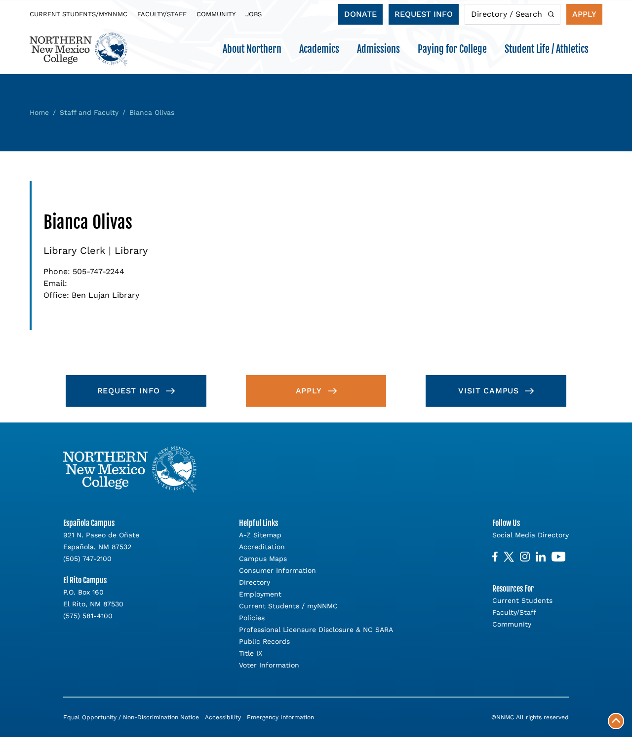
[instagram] (525, 557)
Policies (252, 618)
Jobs (253, 14)
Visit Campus (488, 390)
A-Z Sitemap (260, 535)
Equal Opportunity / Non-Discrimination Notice (131, 717)
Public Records (264, 641)
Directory (254, 582)
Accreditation (262, 547)
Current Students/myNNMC (78, 14)
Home (39, 112)
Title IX (250, 653)
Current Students (522, 600)
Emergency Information (280, 717)
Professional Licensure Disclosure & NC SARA (316, 629)
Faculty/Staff (162, 14)
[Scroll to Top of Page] (616, 721)
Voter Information (269, 665)
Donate (360, 14)
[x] (509, 557)
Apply (584, 14)
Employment (260, 594)
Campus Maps (263, 558)
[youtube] (558, 557)
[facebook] (495, 557)
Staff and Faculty (89, 112)
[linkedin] (541, 557)
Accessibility (223, 717)
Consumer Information (277, 570)
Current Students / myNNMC (288, 606)
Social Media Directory (530, 535)
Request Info (424, 14)
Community (216, 14)
